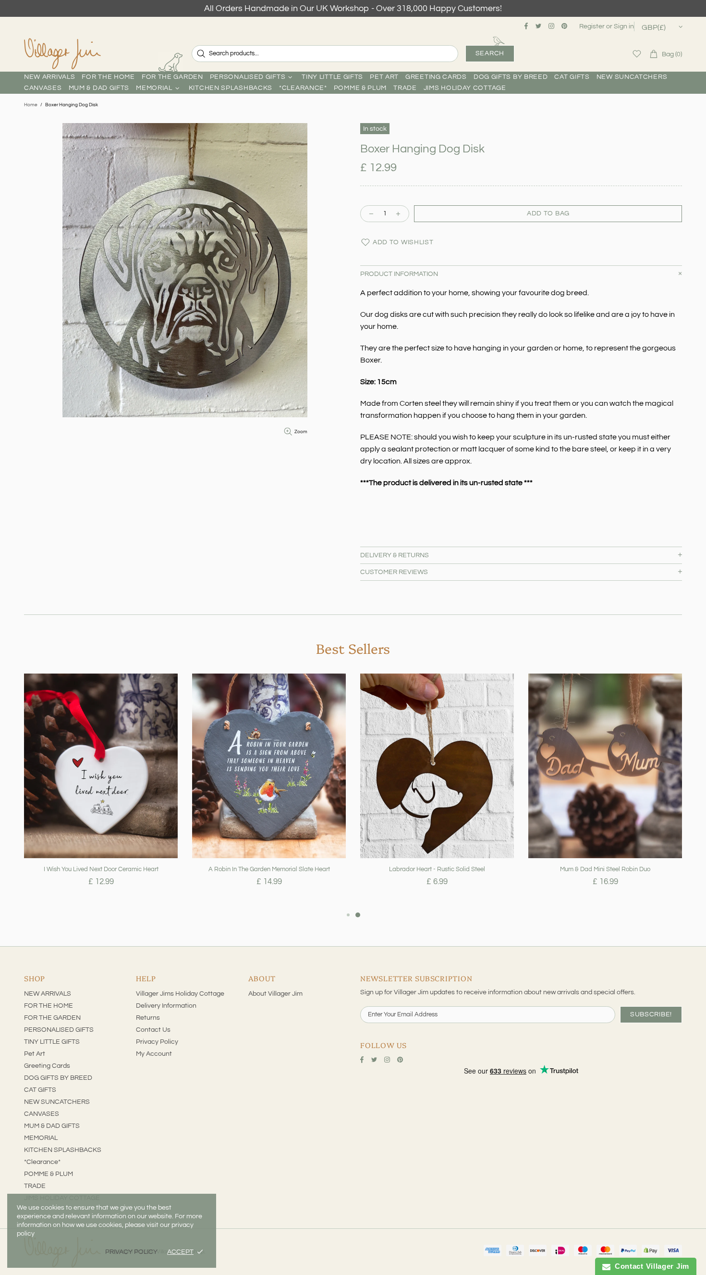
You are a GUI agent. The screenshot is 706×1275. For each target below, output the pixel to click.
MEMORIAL (41, 1138)
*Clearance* (42, 1162)
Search (489, 53)
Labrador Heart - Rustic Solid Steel (437, 869)
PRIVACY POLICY (131, 1252)
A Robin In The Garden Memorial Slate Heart (269, 869)
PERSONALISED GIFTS (59, 1029)
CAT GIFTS (40, 1090)
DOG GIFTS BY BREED (58, 1078)
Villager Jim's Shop (62, 54)
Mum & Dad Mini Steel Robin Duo (605, 869)
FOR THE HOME (48, 1005)
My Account (154, 1053)
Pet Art (34, 1053)
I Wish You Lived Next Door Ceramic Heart (101, 869)
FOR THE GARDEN (52, 1017)
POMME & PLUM (48, 1174)
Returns (148, 1017)
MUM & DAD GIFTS (52, 1126)
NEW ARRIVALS (47, 993)
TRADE (35, 1186)
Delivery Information (166, 1005)
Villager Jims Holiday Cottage (180, 993)
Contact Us (153, 1029)
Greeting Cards (47, 1065)
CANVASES (41, 1114)
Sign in (624, 26)
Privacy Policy (157, 1041)
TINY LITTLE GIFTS (52, 1041)
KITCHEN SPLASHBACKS (62, 1150)
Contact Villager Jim (649, 1266)
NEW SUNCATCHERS (57, 1102)
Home (30, 104)
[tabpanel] (101, 791)
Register (592, 26)
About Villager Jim (275, 993)
